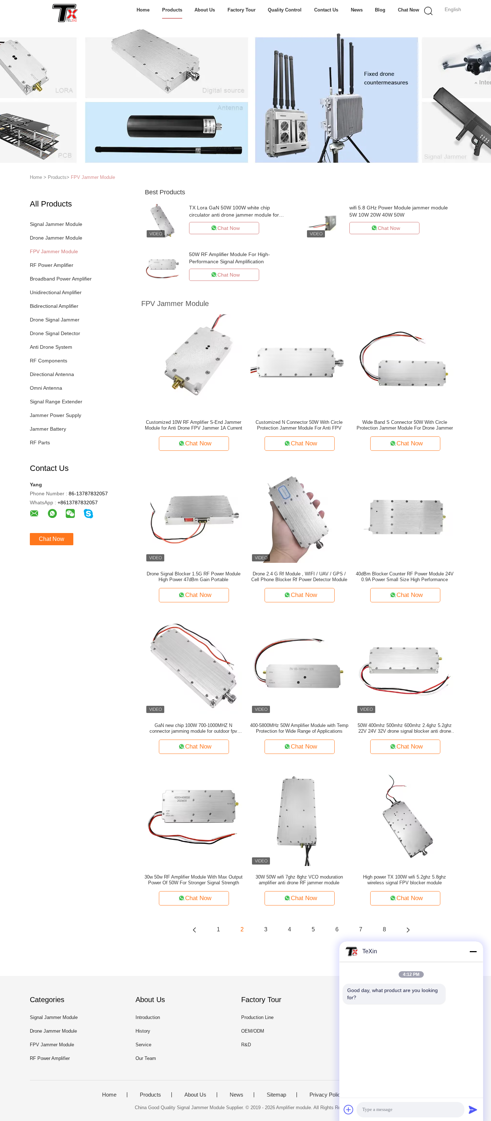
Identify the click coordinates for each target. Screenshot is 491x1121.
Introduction (148, 1017)
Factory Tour (242, 10)
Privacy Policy (326, 1094)
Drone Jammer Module (56, 238)
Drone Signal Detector (55, 333)
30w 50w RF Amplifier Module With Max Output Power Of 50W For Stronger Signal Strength (193, 879)
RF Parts (40, 442)
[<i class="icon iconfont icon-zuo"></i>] (194, 929)
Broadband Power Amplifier (61, 279)
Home (143, 10)
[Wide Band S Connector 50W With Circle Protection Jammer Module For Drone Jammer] (404, 362)
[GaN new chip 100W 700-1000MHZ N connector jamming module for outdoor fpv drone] (193, 665)
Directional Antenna (52, 374)
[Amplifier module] (65, 12)
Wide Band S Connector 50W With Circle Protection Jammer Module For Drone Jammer (405, 425)
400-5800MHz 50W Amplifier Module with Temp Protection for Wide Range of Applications (299, 728)
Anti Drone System (51, 347)
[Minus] (473, 951)
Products (172, 10)
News (357, 10)
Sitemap (276, 1094)
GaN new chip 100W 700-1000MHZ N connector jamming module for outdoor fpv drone (193, 728)
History (143, 1031)
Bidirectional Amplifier (54, 306)
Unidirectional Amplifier (56, 292)
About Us (204, 10)
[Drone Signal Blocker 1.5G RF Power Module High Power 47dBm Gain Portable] (193, 514)
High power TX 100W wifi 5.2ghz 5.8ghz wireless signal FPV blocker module (404, 879)
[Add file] (349, 1109)
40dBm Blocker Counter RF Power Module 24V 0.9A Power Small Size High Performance (405, 576)
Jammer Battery (48, 429)
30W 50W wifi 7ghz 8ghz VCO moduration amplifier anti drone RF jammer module (299, 879)
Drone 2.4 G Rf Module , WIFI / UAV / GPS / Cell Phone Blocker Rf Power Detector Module (299, 576)
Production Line (257, 1017)
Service (143, 1044)
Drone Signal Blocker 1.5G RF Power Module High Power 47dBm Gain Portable (193, 576)
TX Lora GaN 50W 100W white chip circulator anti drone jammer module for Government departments (234, 215)
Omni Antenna (46, 388)
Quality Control (285, 10)
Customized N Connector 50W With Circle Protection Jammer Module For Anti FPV (299, 425)
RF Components (48, 360)
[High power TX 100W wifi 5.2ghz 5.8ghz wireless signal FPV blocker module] (404, 817)
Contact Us (326, 10)
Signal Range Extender (56, 401)
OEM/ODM (252, 1031)
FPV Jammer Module (93, 177)
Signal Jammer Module (56, 224)
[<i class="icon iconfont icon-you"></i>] (408, 929)
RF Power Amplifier (51, 265)
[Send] (473, 1109)
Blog (380, 10)
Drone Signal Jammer (54, 320)
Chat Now (408, 10)
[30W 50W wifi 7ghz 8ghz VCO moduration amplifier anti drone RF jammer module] (299, 817)
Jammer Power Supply (55, 415)
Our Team (146, 1058)
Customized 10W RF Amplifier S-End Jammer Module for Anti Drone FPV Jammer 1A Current (193, 425)
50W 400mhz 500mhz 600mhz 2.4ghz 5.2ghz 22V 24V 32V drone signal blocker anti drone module (405, 728)
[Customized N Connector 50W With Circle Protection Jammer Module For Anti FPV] (299, 362)
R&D (246, 1044)
